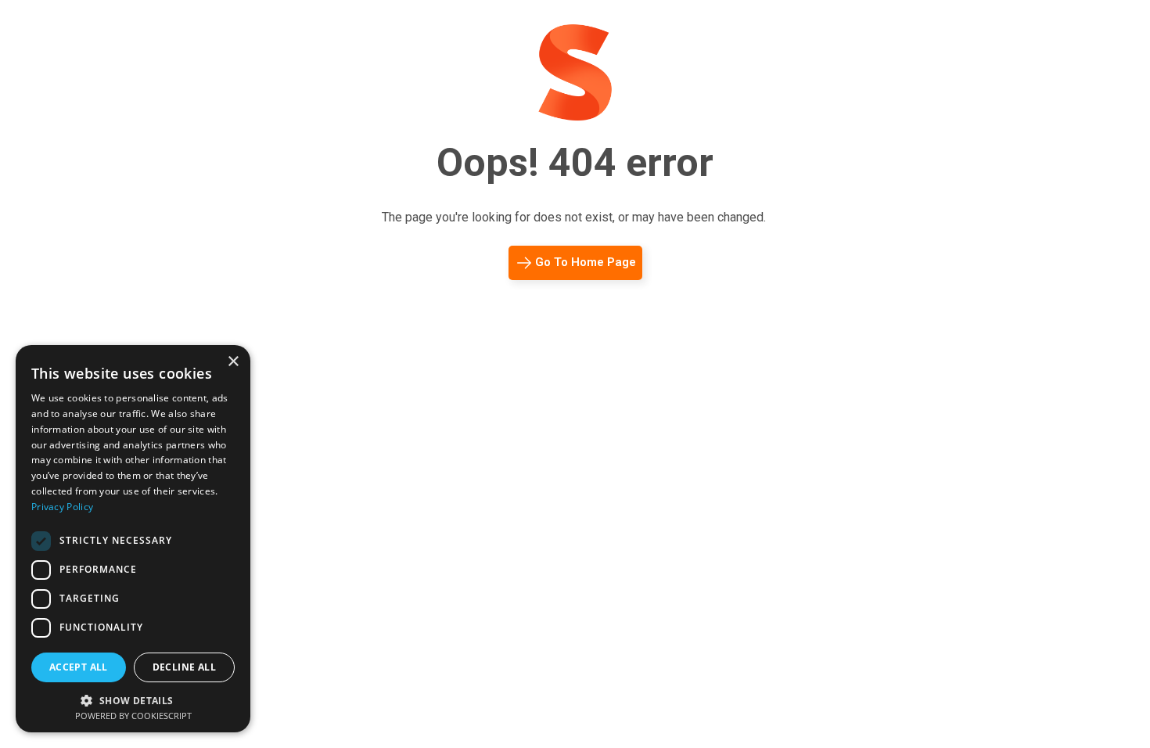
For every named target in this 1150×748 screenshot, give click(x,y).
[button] (133, 699)
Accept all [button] (78, 667)
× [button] (233, 362)
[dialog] (133, 538)
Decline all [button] (184, 667)
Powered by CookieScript (133, 715)
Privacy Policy (62, 506)
